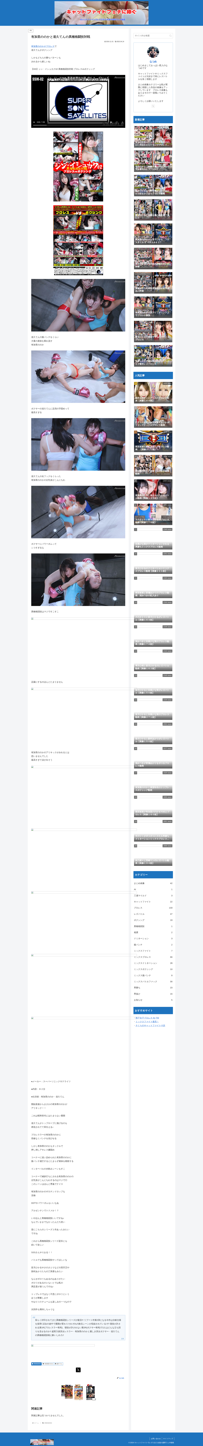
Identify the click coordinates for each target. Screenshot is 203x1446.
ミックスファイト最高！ (147, 1021)
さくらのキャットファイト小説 (150, 1025)
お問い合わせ (156, 1439)
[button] (170, 35)
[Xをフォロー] (78, 1370)
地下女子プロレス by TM (147, 1018)
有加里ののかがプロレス (43, 46)
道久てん (59, 1364)
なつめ (153, 61)
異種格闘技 (37, 1364)
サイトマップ (168, 1439)
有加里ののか (49, 1364)
